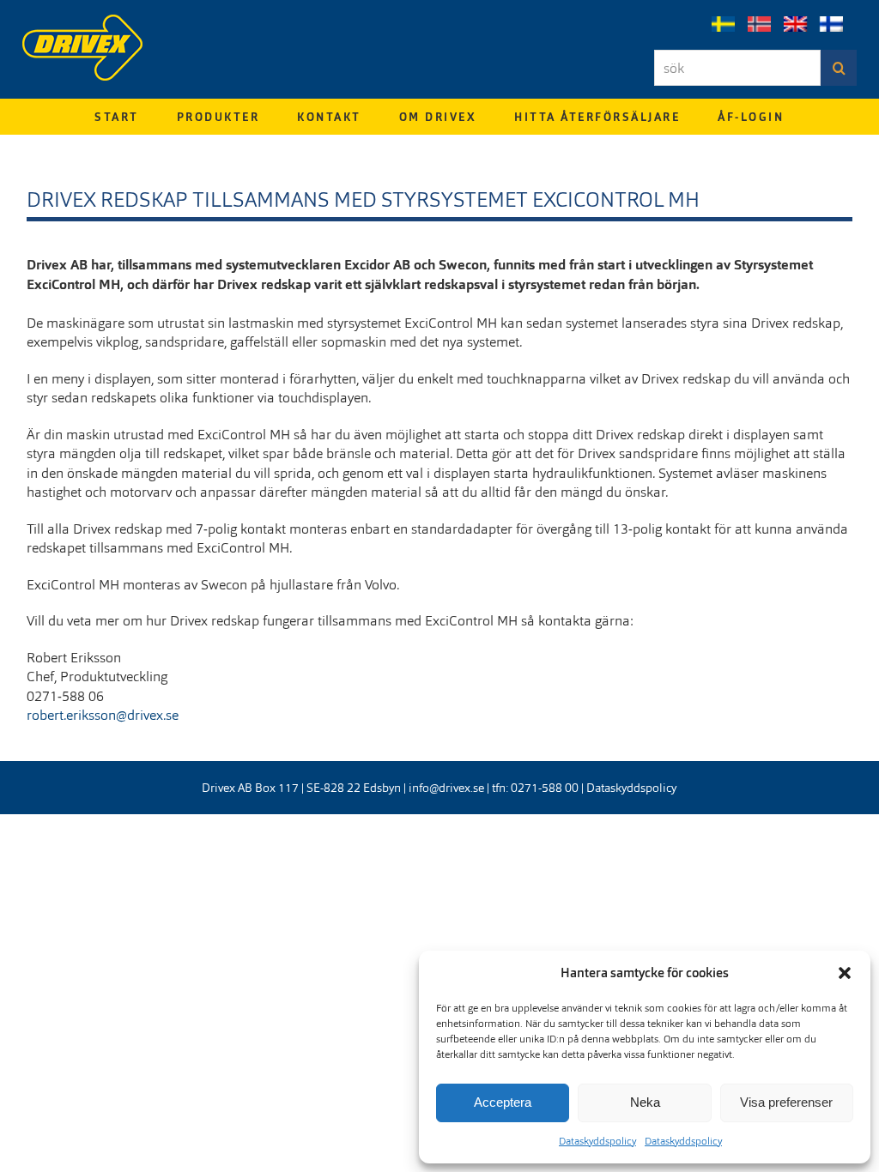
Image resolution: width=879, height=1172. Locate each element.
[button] (844, 973)
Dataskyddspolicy (597, 1141)
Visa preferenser (786, 1102)
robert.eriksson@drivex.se (103, 715)
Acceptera (502, 1102)
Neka (645, 1102)
